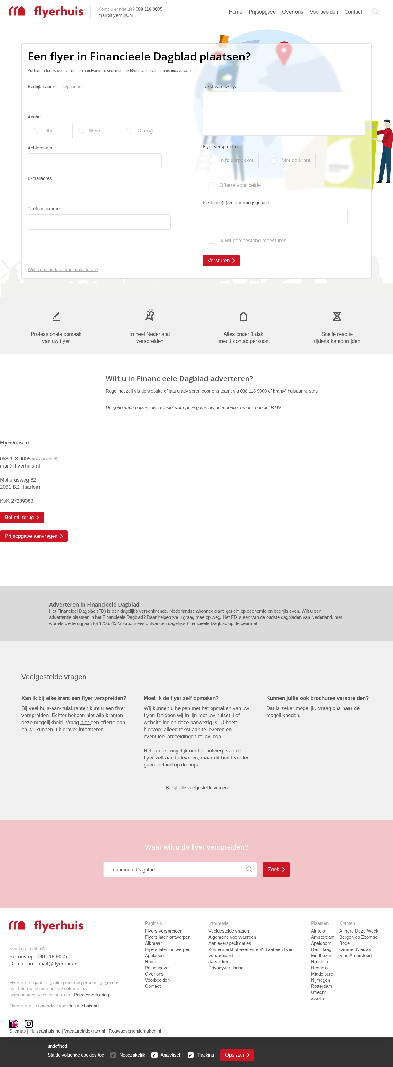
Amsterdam (323, 937)
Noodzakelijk (132, 1054)
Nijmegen (320, 980)
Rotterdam (321, 986)
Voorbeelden (324, 12)
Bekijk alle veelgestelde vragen (197, 787)
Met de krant (296, 160)
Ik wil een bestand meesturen (252, 240)
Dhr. (49, 131)
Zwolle (317, 998)
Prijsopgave (262, 12)
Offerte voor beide (240, 185)
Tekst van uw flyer (221, 86)
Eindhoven (321, 955)
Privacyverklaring (91, 994)
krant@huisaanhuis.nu (295, 391)
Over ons (292, 12)
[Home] (46, 11)
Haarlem (319, 961)
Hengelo (319, 967)
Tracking (205, 1054)
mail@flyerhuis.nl (115, 15)
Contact (353, 12)
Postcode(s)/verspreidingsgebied (236, 202)
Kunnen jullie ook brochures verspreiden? (317, 698)
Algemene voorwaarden (232, 937)
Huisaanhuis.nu (83, 1005)
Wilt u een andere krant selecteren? (63, 269)
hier (85, 722)
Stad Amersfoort (355, 955)
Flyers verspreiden (163, 930)
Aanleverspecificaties (229, 943)
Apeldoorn (321, 943)
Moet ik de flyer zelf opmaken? (181, 698)
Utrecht (318, 992)
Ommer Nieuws (355, 949)
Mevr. (95, 131)
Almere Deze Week (359, 930)
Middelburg (322, 973)
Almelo (318, 930)
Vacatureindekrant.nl (84, 1031)
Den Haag (321, 949)
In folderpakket (236, 160)
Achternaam (40, 147)
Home (235, 12)
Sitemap (17, 1031)
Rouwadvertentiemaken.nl (135, 1031)
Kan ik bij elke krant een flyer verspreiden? (73, 698)
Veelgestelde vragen (228, 930)
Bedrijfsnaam (55, 86)
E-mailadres (40, 178)
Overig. (145, 131)
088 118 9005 (149, 9)
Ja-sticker (218, 961)
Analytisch (171, 1054)
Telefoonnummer (44, 208)
